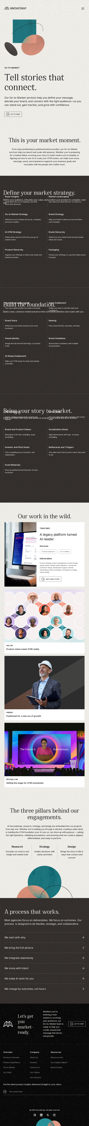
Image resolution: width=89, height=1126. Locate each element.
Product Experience (11, 1062)
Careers (33, 1062)
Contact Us (35, 1067)
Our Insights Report (59, 1062)
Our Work (7, 1072)
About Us (34, 1057)
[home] (15, 8)
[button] (82, 8)
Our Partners (35, 1077)
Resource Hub (57, 1057)
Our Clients (35, 1072)
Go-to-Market (9, 1067)
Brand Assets (56, 1067)
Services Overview (11, 1057)
